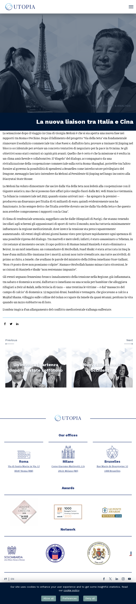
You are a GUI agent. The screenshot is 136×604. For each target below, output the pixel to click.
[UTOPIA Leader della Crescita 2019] (24, 512)
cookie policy (71, 590)
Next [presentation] (129, 340)
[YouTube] (129, 580)
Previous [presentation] (11, 340)
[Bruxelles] (112, 457)
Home (96, 105)
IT (5, 579)
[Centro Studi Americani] (112, 553)
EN (12, 579)
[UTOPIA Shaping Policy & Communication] (20, 6)
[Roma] (23, 457)
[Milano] (68, 457)
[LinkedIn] (116, 580)
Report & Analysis (117, 105)
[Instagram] (123, 580)
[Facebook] (104, 580)
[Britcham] (68, 553)
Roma (23, 461)
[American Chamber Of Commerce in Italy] (24, 553)
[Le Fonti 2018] (112, 512)
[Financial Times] (68, 512)
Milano (68, 461)
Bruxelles (112, 461)
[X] (110, 580)
